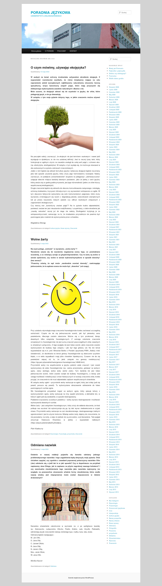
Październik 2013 (115, 469)
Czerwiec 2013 (114, 479)
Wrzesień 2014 (114, 442)
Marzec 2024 (113, 157)
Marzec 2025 (113, 127)
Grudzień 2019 (114, 284)
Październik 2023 (115, 169)
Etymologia (54, 434)
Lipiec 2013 (113, 477)
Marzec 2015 (113, 427)
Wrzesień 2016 (114, 382)
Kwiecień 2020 (114, 274)
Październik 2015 (115, 409)
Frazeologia (63, 434)
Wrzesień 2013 (114, 472)
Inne (110, 511)
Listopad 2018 (114, 317)
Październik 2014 (115, 439)
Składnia (112, 536)
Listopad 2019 (114, 287)
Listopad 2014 (114, 437)
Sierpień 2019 (114, 294)
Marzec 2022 (113, 217)
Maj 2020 (112, 272)
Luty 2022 (112, 219)
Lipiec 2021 (113, 237)
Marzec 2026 (113, 99)
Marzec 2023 (113, 187)
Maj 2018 (112, 332)
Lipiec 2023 (113, 177)
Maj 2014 (112, 452)
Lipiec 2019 (113, 297)
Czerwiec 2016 (114, 389)
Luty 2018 (112, 339)
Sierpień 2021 (114, 234)
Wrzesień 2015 (114, 412)
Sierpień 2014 (114, 444)
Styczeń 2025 (114, 132)
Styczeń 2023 (114, 192)
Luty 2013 (112, 489)
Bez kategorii (114, 501)
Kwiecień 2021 (114, 244)
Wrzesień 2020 (114, 262)
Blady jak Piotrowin (116, 68)
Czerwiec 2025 (114, 122)
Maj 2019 (112, 302)
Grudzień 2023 (114, 164)
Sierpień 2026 (114, 87)
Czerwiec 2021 (114, 239)
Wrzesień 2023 (114, 172)
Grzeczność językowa (117, 508)
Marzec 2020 (113, 277)
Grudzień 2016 (114, 374)
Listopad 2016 (114, 377)
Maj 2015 (112, 422)
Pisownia (112, 531)
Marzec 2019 (113, 307)
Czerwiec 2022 (114, 209)
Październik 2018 (115, 319)
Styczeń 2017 (114, 372)
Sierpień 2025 (114, 117)
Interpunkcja (113, 513)
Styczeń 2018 (114, 342)
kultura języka (55, 228)
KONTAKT (73, 51)
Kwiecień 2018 (114, 334)
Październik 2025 (115, 112)
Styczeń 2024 (114, 162)
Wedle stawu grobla (116, 78)
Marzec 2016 (113, 397)
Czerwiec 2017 (114, 359)
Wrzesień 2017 (114, 352)
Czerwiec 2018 (114, 329)
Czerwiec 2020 (114, 269)
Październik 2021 (115, 229)
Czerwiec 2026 (114, 92)
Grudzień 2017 (114, 344)
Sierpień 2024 (114, 144)
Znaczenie (73, 228)
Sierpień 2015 (114, 414)
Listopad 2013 (114, 467)
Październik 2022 (115, 199)
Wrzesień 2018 (114, 322)
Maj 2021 (112, 242)
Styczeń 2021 (114, 252)
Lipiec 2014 (113, 447)
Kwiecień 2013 (114, 484)
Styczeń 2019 (114, 312)
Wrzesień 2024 (114, 142)
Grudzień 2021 (114, 224)
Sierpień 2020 (114, 264)
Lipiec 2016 (113, 387)
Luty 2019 (112, 309)
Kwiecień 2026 (114, 97)
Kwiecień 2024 (114, 154)
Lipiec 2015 (113, 417)
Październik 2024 (115, 139)
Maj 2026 (112, 94)
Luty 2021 (112, 249)
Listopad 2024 (114, 137)
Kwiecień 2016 (114, 394)
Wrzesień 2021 (114, 232)
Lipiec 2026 (113, 89)
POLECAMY (61, 51)
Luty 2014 (112, 459)
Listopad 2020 (114, 257)
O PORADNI (49, 51)
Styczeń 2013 (114, 492)
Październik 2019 (115, 289)
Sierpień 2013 (114, 474)
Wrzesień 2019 (114, 292)
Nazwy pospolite (115, 518)
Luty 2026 (112, 102)
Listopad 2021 (114, 227)
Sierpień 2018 (114, 324)
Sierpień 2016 (114, 384)
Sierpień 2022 (114, 204)
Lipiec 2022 (113, 207)
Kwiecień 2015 (114, 424)
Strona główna (36, 51)
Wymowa (112, 541)
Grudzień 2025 (114, 107)
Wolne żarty (39, 239)
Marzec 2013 (113, 487)
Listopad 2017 (114, 347)
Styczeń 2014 (114, 462)
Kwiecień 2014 (114, 454)
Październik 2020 (115, 259)
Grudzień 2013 (114, 464)
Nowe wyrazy (65, 228)
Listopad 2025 (114, 109)
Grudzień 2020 (114, 254)
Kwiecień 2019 (114, 304)
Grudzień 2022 (114, 194)
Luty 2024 (112, 159)
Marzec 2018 (113, 337)
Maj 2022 (112, 212)
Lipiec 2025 (113, 119)
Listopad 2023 (114, 167)
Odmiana (53, 566)
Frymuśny (112, 76)
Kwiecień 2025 (114, 124)
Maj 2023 (112, 182)
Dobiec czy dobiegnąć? (117, 73)
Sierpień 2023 (114, 174)
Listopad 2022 (114, 197)
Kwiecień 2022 (114, 214)
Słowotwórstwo (114, 538)
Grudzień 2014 (114, 434)
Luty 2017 (112, 369)
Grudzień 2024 (114, 134)
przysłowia (71, 434)
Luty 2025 (112, 129)
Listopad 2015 (114, 407)
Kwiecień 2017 (114, 364)
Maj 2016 (112, 392)
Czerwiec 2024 (114, 149)
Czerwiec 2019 (114, 299)
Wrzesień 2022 (114, 202)
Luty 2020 (112, 279)
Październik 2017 (115, 349)
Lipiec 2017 (113, 357)
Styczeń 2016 (114, 402)
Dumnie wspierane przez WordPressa (81, 578)
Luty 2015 (112, 429)
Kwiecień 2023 (114, 184)
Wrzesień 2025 (114, 114)
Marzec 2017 (113, 367)
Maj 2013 (112, 482)
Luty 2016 (112, 399)
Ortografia (112, 528)
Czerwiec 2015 (114, 419)
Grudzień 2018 (114, 314)
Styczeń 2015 (114, 432)
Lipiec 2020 (113, 267)
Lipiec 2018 (113, 327)
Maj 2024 (112, 152)
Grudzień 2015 (114, 404)
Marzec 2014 (113, 457)
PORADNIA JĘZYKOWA (50, 12)
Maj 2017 (112, 362)
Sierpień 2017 (114, 354)
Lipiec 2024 (113, 147)
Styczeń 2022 (114, 222)
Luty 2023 (112, 189)
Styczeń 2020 (114, 282)
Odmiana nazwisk (43, 445)
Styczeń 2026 (114, 104)
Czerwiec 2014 (114, 449)
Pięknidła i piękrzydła (117, 71)
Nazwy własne (114, 521)
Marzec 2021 (113, 247)
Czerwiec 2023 (114, 179)
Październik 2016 (115, 379)
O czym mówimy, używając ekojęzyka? (58, 67)
